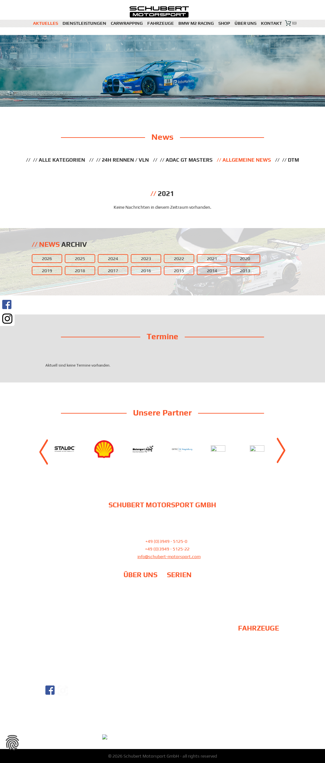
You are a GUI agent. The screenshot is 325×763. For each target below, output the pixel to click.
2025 (80, 258)
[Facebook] (7, 304)
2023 (146, 258)
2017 (113, 270)
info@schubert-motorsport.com (169, 556)
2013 (245, 270)
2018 (80, 270)
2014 (212, 270)
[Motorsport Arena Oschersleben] (143, 449)
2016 (146, 270)
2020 (245, 258)
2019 (47, 270)
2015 (179, 270)
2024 (113, 258)
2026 (47, 258)
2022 (179, 258)
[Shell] (104, 449)
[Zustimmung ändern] (12, 742)
